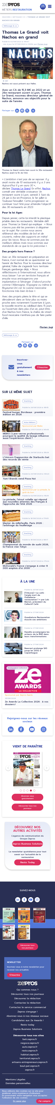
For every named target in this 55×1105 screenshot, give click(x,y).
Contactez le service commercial (27, 1007)
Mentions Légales (15, 1079)
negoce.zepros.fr (30, 1043)
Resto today (27, 1024)
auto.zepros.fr (29, 1047)
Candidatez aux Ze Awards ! (28, 1020)
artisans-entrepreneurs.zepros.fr (30, 1062)
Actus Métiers (29, 422)
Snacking (27, 401)
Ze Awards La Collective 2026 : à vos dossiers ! (26, 703)
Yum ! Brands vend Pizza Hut (19, 478)
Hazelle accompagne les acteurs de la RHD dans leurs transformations (37, 634)
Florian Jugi (42, 44)
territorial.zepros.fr (30, 1058)
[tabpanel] (27, 769)
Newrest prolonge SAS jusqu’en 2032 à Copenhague (35, 650)
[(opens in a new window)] (33, 111)
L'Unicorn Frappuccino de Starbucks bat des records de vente (26, 458)
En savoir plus (19, 1101)
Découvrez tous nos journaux (28, 807)
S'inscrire (42, 367)
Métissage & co (10, 26)
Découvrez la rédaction (27, 998)
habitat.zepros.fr (30, 1054)
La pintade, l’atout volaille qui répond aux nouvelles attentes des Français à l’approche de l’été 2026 (25, 502)
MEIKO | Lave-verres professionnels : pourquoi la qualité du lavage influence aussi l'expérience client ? (26, 436)
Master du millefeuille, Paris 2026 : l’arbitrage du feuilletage (23, 524)
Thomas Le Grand (20, 188)
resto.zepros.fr (30, 1050)
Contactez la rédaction (27, 1003)
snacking (6, 17)
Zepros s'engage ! (27, 1011)
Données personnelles (18, 1083)
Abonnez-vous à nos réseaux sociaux (27, 1016)
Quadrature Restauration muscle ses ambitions (37, 618)
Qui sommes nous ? (27, 989)
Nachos (46, 188)
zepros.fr (30, 1070)
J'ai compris (44, 1101)
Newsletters (43, 7)
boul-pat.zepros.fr (30, 1066)
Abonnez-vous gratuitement (27, 797)
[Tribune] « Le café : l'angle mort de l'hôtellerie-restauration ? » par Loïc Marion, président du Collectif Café (36, 598)
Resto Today (27, 862)
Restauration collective (17, 668)
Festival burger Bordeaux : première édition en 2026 (24, 413)
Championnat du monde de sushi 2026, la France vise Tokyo (26, 545)
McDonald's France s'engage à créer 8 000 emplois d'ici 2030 (25, 567)
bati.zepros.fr (30, 1039)
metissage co (19, 17)
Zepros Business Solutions (27, 844)
